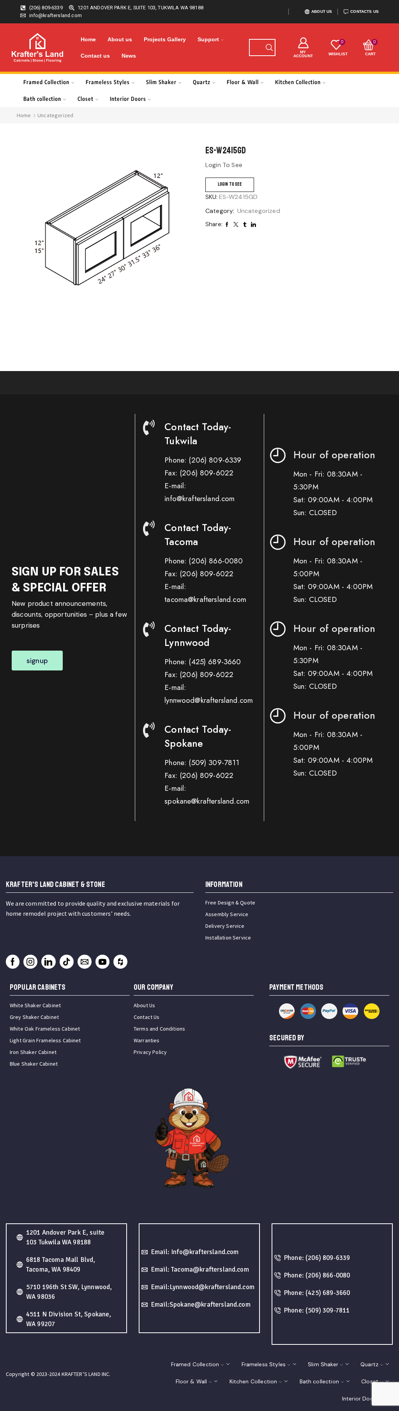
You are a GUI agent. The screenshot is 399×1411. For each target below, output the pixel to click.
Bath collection (42, 98)
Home (88, 39)
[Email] (85, 962)
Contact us (95, 56)
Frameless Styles (108, 82)
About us (120, 39)
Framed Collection (46, 82)
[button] (37, 660)
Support (208, 39)
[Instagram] (30, 962)
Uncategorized (55, 115)
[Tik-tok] (67, 962)
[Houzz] (120, 962)
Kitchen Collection (298, 82)
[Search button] (269, 47)
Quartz (201, 82)
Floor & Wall (243, 82)
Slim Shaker (161, 82)
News (129, 56)
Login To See (230, 184)
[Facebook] (12, 962)
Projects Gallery (165, 39)
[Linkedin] (48, 962)
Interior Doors (128, 98)
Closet (86, 98)
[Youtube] (102, 962)
